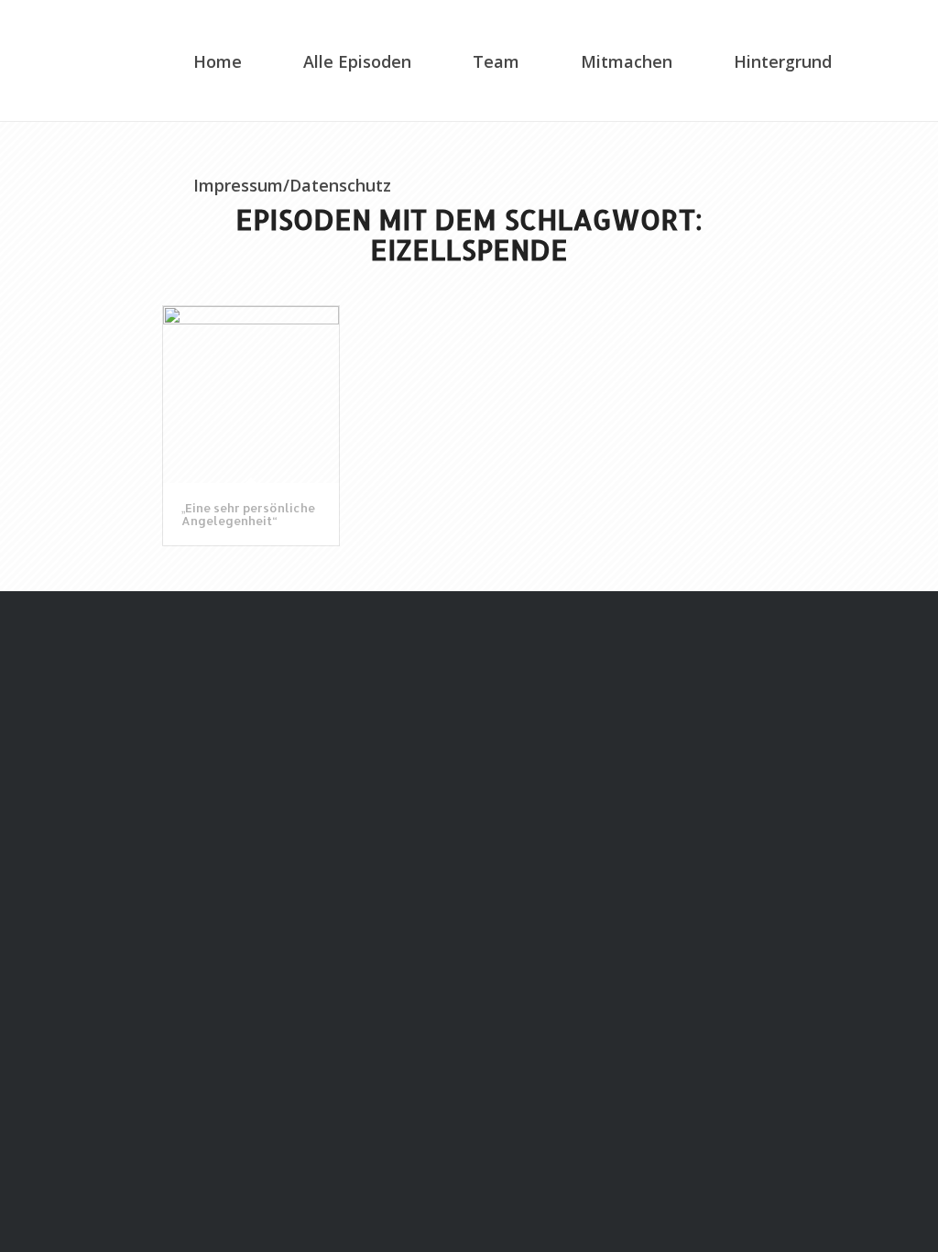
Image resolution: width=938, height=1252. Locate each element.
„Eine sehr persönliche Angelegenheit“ (248, 514)
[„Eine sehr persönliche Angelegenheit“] (251, 394)
